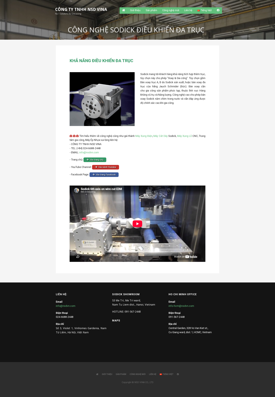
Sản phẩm (151, 10)
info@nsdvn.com (89, 152)
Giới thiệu (135, 10)
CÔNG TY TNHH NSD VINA (81, 9)
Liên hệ (188, 10)
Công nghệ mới (170, 10)
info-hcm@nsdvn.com (181, 305)
